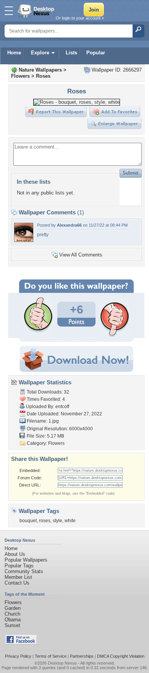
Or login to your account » (80, 18)
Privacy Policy (18, 656)
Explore (40, 53)
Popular (95, 53)
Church (12, 614)
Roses (43, 76)
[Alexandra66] (23, 240)
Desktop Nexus (62, 663)
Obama (13, 619)
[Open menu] (9, 10)
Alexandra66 (69, 225)
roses (44, 520)
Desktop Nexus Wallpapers (37, 10)
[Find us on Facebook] (21, 642)
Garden (13, 608)
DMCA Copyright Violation (120, 656)
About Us (15, 554)
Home (14, 53)
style (57, 520)
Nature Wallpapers (40, 70)
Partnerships (82, 656)
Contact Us (17, 583)
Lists (71, 53)
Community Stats (24, 571)
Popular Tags (19, 565)
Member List (18, 577)
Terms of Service (50, 656)
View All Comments (80, 255)
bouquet (28, 520)
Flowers (20, 76)
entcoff (62, 406)
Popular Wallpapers (26, 560)
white (70, 520)
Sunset (12, 625)
